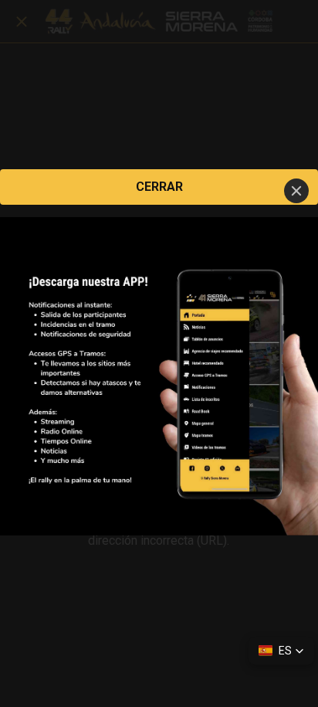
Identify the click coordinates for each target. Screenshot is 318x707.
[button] (281, 651)
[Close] (296, 190)
